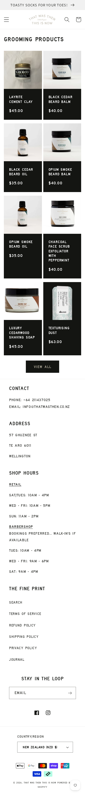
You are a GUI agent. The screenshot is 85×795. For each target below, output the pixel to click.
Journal (16, 659)
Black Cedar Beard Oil (21, 172)
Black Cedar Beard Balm (61, 99)
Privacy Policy (23, 648)
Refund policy (22, 625)
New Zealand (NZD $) (40, 747)
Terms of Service (25, 614)
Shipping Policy (23, 637)
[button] (6, 19)
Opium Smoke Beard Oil (21, 244)
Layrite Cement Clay (21, 99)
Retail (15, 484)
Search (15, 602)
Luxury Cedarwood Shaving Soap (22, 332)
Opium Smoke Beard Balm (60, 172)
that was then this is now (40, 783)
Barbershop (21, 526)
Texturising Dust (59, 330)
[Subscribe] (70, 693)
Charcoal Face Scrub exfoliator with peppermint (59, 251)
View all (42, 367)
